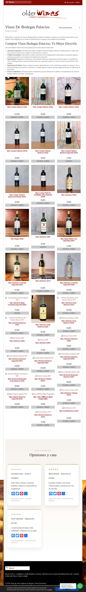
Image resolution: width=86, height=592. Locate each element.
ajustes (50, 589)
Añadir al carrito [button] (17, 117)
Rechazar (73, 588)
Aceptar (60, 588)
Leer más (69, 161)
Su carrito (73, 2)
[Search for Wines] (7, 3)
